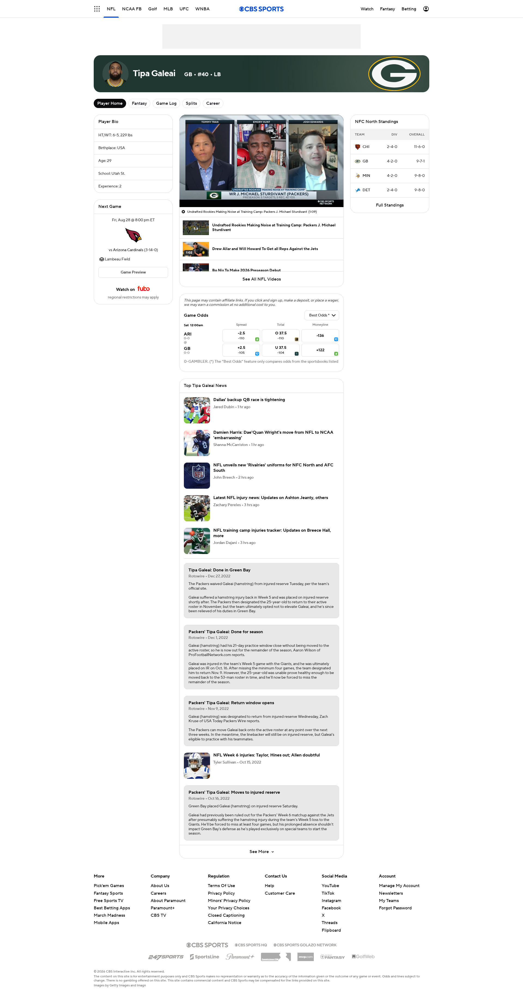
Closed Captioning (226, 910)
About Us (160, 885)
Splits (191, 103)
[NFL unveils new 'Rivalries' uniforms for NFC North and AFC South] (197, 476)
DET (366, 190)
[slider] (261, 191)
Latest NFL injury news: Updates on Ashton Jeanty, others (270, 497)
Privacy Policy (221, 893)
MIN (366, 175)
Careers (158, 893)
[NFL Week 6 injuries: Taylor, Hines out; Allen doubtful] (197, 766)
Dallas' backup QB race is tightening (249, 399)
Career (213, 103)
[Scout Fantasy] (332, 956)
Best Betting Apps (112, 908)
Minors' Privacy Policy (229, 900)
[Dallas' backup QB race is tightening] (197, 410)
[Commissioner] (276, 955)
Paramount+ (163, 908)
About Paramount (168, 900)
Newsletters (391, 893)
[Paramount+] (240, 955)
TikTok (328, 893)
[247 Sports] (166, 956)
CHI (366, 146)
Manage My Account (399, 885)
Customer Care (280, 893)
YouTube (330, 885)
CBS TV (158, 915)
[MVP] (305, 955)
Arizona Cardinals (128, 250)
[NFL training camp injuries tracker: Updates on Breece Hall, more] (197, 541)
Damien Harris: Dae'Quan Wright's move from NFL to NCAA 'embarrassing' (273, 435)
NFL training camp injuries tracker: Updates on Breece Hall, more (272, 533)
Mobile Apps (106, 922)
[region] (261, 161)
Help (269, 885)
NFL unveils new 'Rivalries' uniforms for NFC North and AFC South (273, 467)
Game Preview (133, 272)
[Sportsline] (204, 956)
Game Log (166, 103)
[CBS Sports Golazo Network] (305, 944)
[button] (97, 9)
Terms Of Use (221, 885)
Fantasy (139, 103)
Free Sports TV (108, 900)
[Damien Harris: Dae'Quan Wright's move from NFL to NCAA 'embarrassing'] (197, 443)
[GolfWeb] (363, 956)
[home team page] (133, 235)
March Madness (109, 915)
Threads (329, 922)
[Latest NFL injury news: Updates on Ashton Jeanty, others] (197, 508)
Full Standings (390, 205)
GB (365, 161)
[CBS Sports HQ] (251, 944)
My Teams (389, 900)
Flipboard (331, 930)
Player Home (110, 103)
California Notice (224, 917)
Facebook (331, 908)
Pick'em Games (109, 885)
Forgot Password (395, 908)
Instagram (331, 900)
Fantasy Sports (108, 893)
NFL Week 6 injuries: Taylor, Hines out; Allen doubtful (266, 755)
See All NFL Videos (261, 279)
